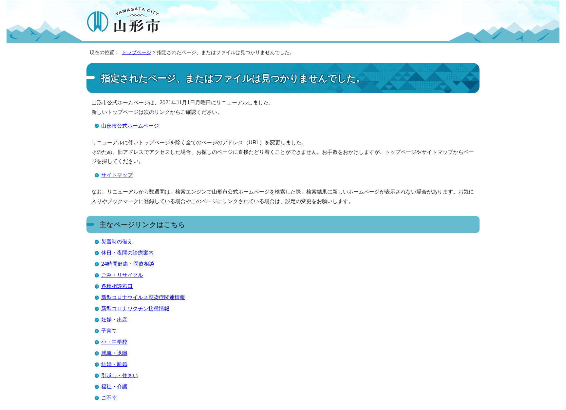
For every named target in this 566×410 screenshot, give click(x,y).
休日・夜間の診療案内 (127, 253)
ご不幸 (109, 397)
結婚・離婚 (114, 364)
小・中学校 (114, 342)
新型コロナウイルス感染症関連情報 (143, 297)
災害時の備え (117, 241)
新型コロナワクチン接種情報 (135, 308)
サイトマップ (117, 175)
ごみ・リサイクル (122, 275)
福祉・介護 (114, 386)
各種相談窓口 (117, 286)
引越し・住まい (119, 375)
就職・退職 (114, 353)
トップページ (136, 52)
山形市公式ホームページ (130, 126)
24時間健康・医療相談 (127, 264)
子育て (109, 331)
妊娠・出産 (114, 319)
